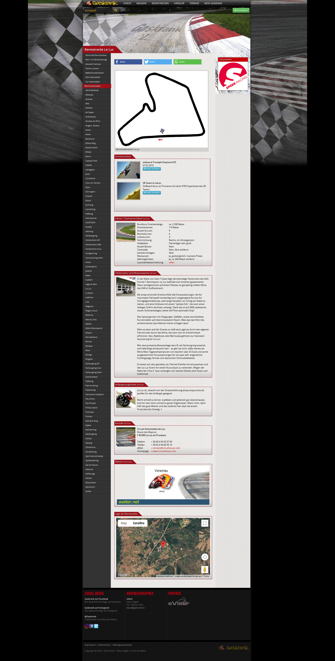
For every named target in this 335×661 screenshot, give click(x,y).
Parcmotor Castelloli (94, 394)
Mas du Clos (90, 319)
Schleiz (88, 438)
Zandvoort (90, 487)
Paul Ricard (90, 403)
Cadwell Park (91, 160)
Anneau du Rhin (92, 121)
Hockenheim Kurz (93, 249)
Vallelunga (90, 473)
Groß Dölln (90, 222)
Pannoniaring (91, 385)
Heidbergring (91, 235)
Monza (88, 341)
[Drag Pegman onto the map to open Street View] (204, 569)
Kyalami (89, 279)
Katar (87, 275)
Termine (194, 3)
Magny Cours (91, 310)
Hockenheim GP (92, 240)
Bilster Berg (90, 143)
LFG (87, 302)
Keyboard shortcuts (165, 576)
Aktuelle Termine (93, 64)
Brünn (88, 156)
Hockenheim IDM (93, 244)
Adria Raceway (92, 90)
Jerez (87, 174)
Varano (88, 478)
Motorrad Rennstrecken (96, 55)
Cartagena (90, 169)
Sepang (88, 442)
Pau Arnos (90, 398)
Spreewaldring (91, 460)
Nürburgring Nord (93, 372)
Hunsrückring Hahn (94, 257)
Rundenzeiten (94, 72)
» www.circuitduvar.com (163, 451)
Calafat (88, 165)
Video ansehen (153, 168)
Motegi (88, 354)
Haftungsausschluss (122, 644)
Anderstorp (90, 116)
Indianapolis (91, 266)
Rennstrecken (160, 3)
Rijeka (88, 425)
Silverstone (90, 447)
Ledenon (89, 297)
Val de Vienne (91, 465)
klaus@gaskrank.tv (135, 607)
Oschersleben (91, 376)
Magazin (141, 3)
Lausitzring (90, 209)
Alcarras (88, 99)
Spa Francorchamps (94, 456)
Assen (88, 134)
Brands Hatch (91, 147)
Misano (88, 332)
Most (87, 350)
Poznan (88, 416)
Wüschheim (90, 482)
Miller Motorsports (93, 328)
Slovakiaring (90, 451)
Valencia (89, 469)
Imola (88, 262)
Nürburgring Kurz (93, 368)
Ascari (88, 130)
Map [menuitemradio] (124, 523)
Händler (179, 3)
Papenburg (90, 390)
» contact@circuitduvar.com (165, 447)
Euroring (89, 204)
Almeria (88, 107)
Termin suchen (92, 68)
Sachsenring (90, 429)
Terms (206, 576)
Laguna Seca (91, 284)
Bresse (88, 152)
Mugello (89, 359)
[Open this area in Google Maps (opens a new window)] (123, 575)
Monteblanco (91, 337)
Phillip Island (91, 407)
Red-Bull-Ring (91, 421)
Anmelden (242, 10)
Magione (89, 306)
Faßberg (89, 213)
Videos (127, 3)
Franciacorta (90, 218)
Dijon (87, 187)
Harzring (89, 231)
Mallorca (89, 315)
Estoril (88, 200)
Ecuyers (88, 196)
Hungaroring (91, 253)
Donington (90, 191)
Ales (87, 103)
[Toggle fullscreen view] (204, 523)
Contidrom (90, 178)
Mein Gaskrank (213, 3)
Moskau (89, 346)
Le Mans (89, 293)
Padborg (89, 381)
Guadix (88, 226)
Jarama (88, 271)
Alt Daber (89, 112)
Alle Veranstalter (92, 77)
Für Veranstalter (92, 81)
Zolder (88, 491)
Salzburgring (91, 434)
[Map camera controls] (204, 557)
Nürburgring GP (92, 363)
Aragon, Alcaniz (92, 125)
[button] (128, 61)
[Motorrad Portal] (102, 3)
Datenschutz (104, 644)
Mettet (88, 323)
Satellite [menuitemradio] (138, 523)
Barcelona (89, 138)
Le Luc (88, 288)
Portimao (89, 412)
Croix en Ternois (92, 183)
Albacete (89, 94)
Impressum (90, 644)
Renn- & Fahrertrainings (96, 59)
